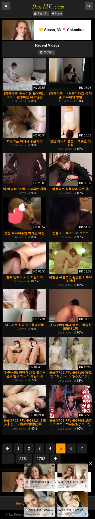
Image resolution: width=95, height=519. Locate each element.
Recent (48, 52)
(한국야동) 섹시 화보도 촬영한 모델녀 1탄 (70, 326)
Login (58, 13)
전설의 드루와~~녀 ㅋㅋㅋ (70, 233)
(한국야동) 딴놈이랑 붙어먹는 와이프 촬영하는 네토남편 (24, 95)
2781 (23, 458)
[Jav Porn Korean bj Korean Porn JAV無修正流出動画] (47, 5)
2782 (40, 458)
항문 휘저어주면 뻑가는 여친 (24, 233)
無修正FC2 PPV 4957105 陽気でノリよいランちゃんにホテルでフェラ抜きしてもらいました (70, 378)
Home (20, 503)
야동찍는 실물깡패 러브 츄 (70, 189)
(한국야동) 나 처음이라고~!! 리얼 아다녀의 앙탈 (70, 95)
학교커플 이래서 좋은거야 (24, 141)
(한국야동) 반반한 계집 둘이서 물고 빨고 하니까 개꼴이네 (25, 374)
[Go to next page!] (55, 459)
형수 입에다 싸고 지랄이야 (24, 277)
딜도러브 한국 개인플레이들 (24, 325)
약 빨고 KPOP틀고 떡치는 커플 (24, 189)
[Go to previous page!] (7, 448)
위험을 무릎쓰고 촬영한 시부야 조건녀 (70, 278)
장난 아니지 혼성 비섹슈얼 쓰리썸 (70, 142)
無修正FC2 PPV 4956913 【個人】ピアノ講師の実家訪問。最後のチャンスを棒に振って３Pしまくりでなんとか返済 (24, 426)
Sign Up (42, 13)
